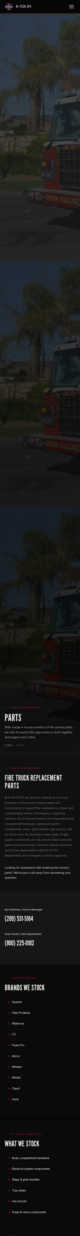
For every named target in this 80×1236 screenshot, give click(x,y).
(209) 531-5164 (19, 918)
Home (8, 745)
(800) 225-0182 (19, 943)
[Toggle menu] (71, 7)
